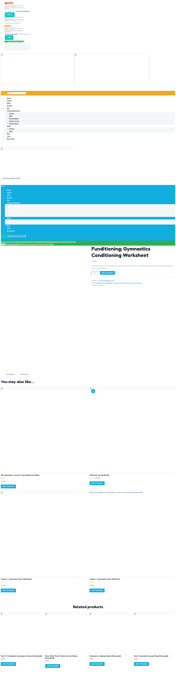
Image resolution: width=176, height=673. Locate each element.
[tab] (10, 374)
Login (9, 26)
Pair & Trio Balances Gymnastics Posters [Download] (21, 656)
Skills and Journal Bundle (99, 475)
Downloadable (14, 244)
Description (10, 374)
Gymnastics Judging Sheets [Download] (105, 656)
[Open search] (4, 93)
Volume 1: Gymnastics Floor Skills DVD (105, 579)
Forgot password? (11, 34)
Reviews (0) (24, 374)
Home (3, 244)
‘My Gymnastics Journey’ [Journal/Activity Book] (20, 475)
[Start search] (4, 236)
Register (10, 3)
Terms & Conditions (23, 11)
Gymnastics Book (119, 283)
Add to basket (107, 273)
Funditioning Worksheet (103, 283)
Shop (7, 244)
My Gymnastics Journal (133, 283)
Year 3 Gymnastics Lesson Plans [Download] (151, 656)
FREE (112, 280)
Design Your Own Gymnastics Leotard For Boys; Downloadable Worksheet (26, 242)
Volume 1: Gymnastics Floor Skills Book (16, 579)
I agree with (11, 11)
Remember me (25, 34)
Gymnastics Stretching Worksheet (64, 242)
